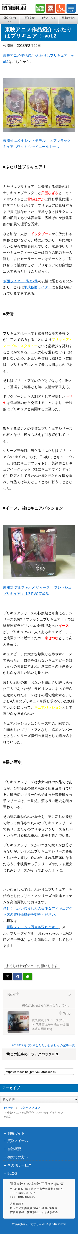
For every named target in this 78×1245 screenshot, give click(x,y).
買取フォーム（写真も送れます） (32, 927)
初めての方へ (9, 19)
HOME (8, 1107)
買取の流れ (68, 17)
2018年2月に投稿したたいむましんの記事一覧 (43, 1045)
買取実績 (29, 17)
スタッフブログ (29, 1107)
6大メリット (49, 17)
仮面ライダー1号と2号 (20, 281)
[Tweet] (7, 976)
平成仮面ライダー (38, 287)
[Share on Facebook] (17, 976)
